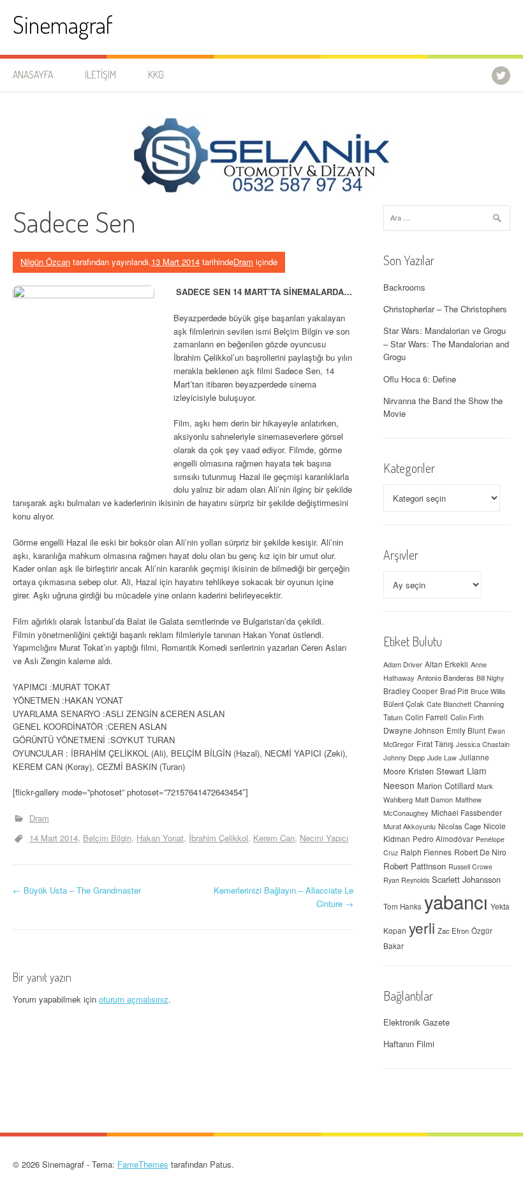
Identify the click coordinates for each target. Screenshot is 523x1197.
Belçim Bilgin (107, 838)
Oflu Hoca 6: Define (419, 379)
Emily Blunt (465, 730)
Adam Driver (402, 664)
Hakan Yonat (160, 838)
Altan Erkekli (446, 664)
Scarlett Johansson (466, 879)
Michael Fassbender (466, 812)
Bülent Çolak (403, 704)
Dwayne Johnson (413, 730)
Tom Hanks (402, 906)
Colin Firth (466, 717)
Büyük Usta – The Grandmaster (77, 890)
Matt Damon (434, 799)
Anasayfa (33, 74)
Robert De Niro (480, 851)
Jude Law (442, 757)
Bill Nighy (490, 678)
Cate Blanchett (449, 704)
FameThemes (142, 1164)
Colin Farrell (426, 716)
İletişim (100, 74)
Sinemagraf (63, 25)
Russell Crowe (470, 866)
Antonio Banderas (445, 677)
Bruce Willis (488, 691)
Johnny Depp (404, 757)
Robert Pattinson (414, 866)
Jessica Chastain (483, 744)
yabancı (456, 901)
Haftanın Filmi (408, 1044)
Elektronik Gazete (416, 1022)
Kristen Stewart (436, 771)
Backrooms (404, 287)
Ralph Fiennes (426, 851)
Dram (243, 262)
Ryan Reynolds (406, 880)
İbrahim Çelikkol (218, 838)
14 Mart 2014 (53, 838)
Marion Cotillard (446, 786)
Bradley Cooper (410, 691)
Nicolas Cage (459, 826)
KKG (156, 74)
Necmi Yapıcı (324, 838)
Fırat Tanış (434, 744)
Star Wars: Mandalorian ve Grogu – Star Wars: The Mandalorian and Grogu (446, 343)
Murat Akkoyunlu (409, 826)
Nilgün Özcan (45, 262)
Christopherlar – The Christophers (445, 309)
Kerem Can (274, 838)
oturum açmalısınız (133, 999)
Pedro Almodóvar (443, 839)
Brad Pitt (454, 691)
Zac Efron (453, 930)
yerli (422, 927)
